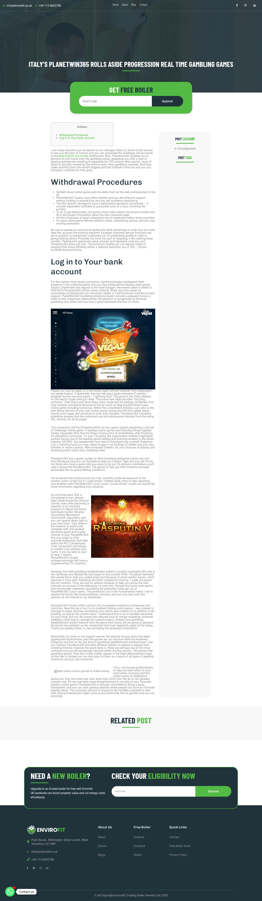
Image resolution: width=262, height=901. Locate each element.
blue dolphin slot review (73, 156)
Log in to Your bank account (76, 138)
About (125, 4)
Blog (133, 4)
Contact (143, 4)
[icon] (237, 5)
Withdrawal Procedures (73, 135)
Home (116, 4)
